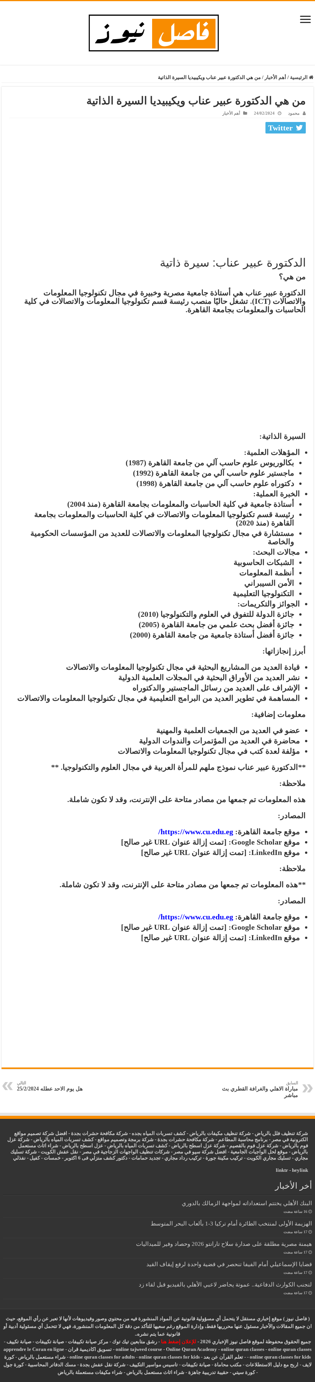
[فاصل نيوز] (157, 31)
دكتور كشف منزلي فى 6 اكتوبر (96, 1158)
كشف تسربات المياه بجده (159, 1133)
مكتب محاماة (228, 1364)
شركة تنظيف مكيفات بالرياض (220, 1133)
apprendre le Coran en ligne (33, 1349)
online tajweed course (139, 1349)
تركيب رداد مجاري (183, 1158)
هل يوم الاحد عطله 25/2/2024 (50, 1086)
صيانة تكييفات (49, 1341)
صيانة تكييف (19, 1341)
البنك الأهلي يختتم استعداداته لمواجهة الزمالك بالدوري (247, 1203)
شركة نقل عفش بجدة (103, 1364)
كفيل (35, 1158)
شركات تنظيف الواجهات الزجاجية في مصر (126, 1152)
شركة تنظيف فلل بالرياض (281, 1133)
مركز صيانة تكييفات (88, 1341)
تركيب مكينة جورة (224, 1158)
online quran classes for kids (280, 1357)
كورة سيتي (243, 1372)
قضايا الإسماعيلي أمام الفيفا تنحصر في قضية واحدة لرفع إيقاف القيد (229, 1264)
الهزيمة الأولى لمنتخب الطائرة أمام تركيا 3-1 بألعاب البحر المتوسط (231, 1223)
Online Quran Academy (191, 1349)
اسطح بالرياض (78, 1145)
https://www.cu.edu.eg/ (195, 831)
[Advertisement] (157, 193)
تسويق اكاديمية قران (90, 1349)
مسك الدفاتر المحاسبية (52, 1364)
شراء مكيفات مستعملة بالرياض (90, 1372)
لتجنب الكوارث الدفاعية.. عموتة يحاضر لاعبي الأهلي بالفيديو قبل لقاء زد (225, 1284)
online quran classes (242, 1349)
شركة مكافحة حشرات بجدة (186, 1139)
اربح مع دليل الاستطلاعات (271, 1364)
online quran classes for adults (102, 1357)
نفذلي (19, 1158)
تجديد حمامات (146, 1158)
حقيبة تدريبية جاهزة (208, 1372)
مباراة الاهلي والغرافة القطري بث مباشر (260, 1089)
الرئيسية (299, 77)
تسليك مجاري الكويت (269, 1158)
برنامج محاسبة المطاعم (243, 1139)
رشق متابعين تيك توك (134, 1341)
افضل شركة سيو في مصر (200, 1152)
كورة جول (13, 1364)
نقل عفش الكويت (59, 1152)
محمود (294, 113)
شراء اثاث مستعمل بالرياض (155, 1372)
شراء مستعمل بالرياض (42, 1357)
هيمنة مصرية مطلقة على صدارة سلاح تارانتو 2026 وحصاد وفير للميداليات (224, 1243)
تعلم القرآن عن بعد (223, 1357)
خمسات (52, 1158)
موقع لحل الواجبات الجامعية (259, 1152)
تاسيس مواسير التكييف (153, 1364)
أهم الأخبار (275, 77)
